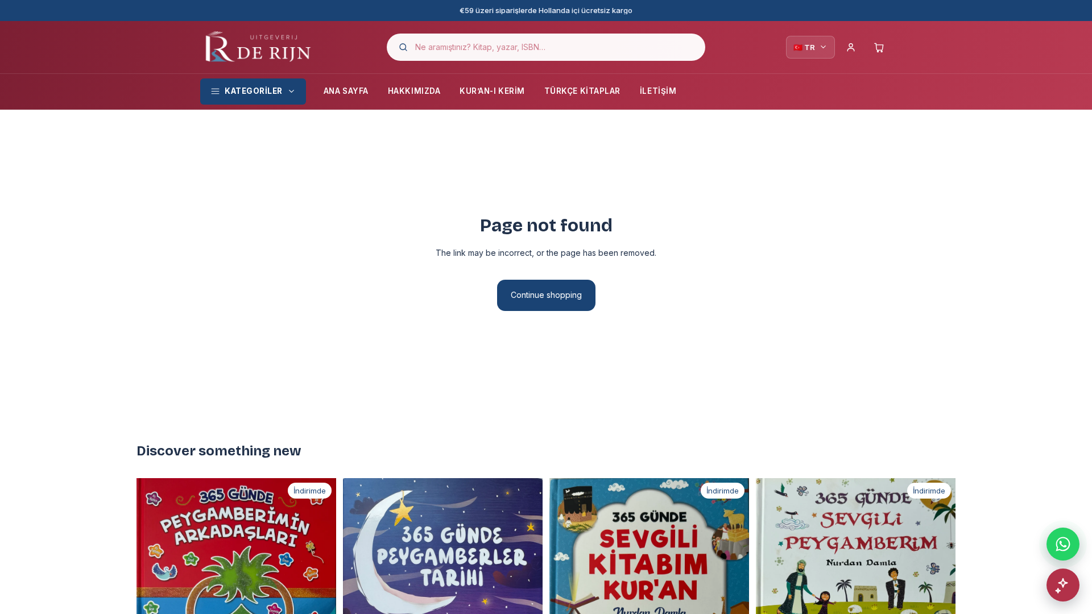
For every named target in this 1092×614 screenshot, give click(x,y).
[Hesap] (850, 47)
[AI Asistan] (1062, 585)
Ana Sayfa (346, 91)
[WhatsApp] (1062, 544)
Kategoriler (254, 91)
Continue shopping (546, 295)
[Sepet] (879, 47)
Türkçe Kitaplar (582, 91)
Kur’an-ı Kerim (492, 91)
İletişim (658, 91)
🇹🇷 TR (804, 47)
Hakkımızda (414, 91)
